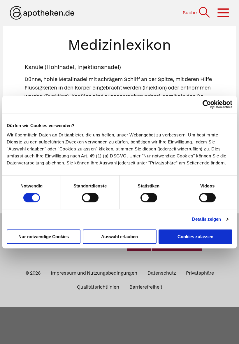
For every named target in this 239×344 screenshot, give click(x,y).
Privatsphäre (200, 273)
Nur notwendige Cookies (43, 236)
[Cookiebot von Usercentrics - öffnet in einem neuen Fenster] (206, 104)
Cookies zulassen (195, 236)
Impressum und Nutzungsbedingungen (94, 273)
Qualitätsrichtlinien (98, 287)
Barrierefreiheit (145, 287)
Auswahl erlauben (119, 236)
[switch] (90, 197)
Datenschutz (161, 273)
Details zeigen (206, 219)
